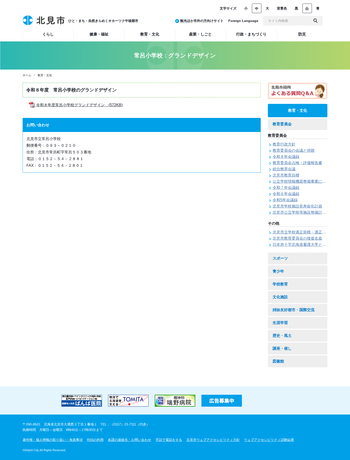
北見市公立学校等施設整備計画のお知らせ (309, 212)
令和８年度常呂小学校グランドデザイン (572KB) (79, 105)
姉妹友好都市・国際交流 (294, 310)
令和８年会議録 (286, 157)
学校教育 (280, 284)
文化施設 (280, 297)
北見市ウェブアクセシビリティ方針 (213, 440)
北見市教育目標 (286, 175)
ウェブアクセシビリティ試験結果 (269, 440)
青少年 (278, 271)
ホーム (27, 75)
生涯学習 (280, 323)
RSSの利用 (95, 440)
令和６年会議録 (286, 194)
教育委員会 (282, 124)
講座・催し (282, 348)
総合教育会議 (284, 169)
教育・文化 (45, 75)
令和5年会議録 (285, 200)
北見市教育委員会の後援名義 (297, 238)
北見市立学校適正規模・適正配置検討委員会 (311, 232)
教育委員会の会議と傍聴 (294, 150)
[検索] (315, 20)
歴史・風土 (282, 336)
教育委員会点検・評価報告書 (297, 163)
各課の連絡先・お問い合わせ (129, 440)
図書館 (278, 361)
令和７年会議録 (286, 188)
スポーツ (280, 258)
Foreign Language (243, 21)
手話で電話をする (168, 440)
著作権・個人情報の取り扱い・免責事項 (53, 440)
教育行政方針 (284, 144)
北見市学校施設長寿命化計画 (297, 206)
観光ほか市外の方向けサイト (202, 21)
